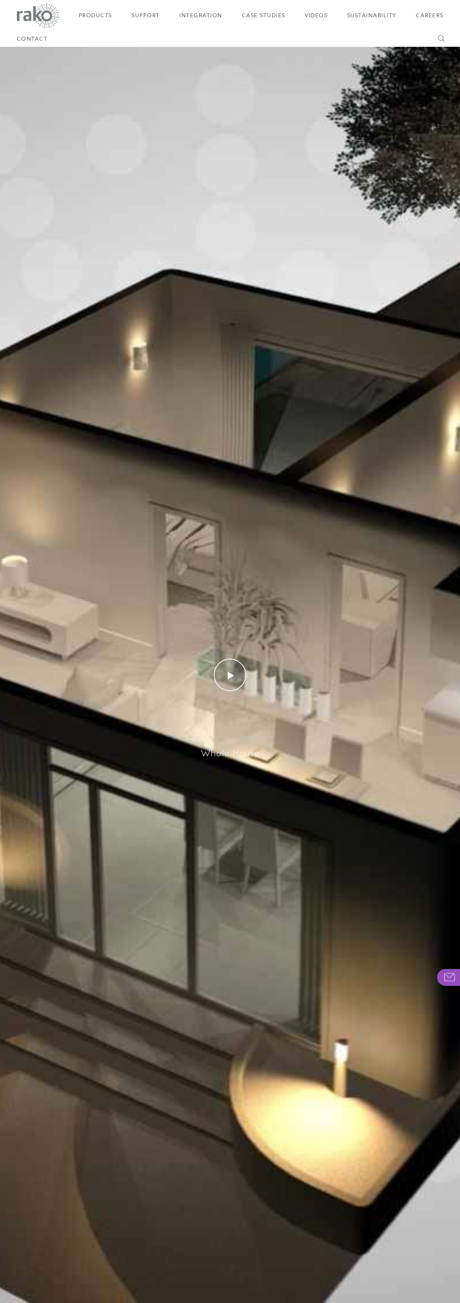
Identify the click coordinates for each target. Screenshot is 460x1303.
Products (95, 15)
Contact (32, 39)
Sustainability (371, 15)
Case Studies (263, 15)
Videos (316, 15)
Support (146, 15)
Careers (429, 15)
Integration (200, 15)
